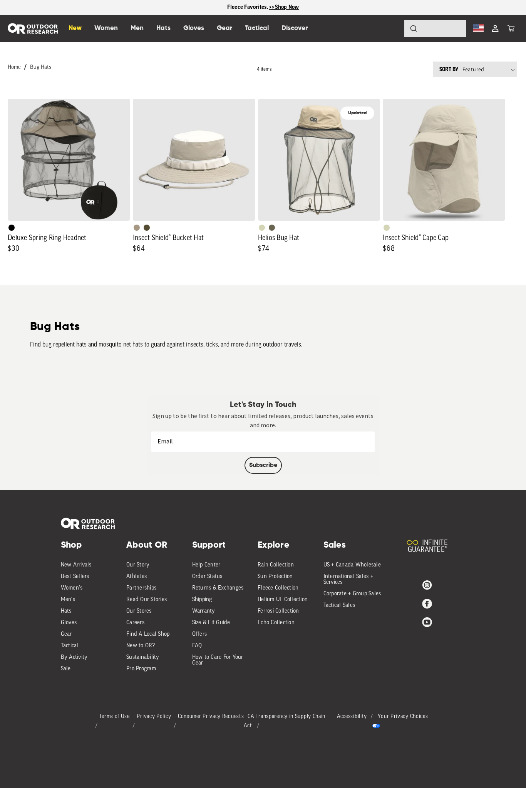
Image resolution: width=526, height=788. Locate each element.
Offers (199, 634)
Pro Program (141, 669)
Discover (294, 28)
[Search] (392, 28)
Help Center (206, 565)
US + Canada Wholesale (352, 565)
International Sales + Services (348, 579)
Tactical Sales (339, 605)
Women (106, 28)
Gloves (69, 623)
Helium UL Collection (283, 600)
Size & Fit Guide (211, 623)
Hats (66, 611)
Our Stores (139, 611)
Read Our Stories (146, 600)
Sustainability (142, 657)
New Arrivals (76, 565)
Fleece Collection (278, 588)
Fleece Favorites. (248, 7)
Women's (72, 588)
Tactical (70, 646)
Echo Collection (276, 623)
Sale (66, 669)
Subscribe (263, 465)
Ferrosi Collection (278, 611)
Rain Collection (276, 565)
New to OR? (140, 646)
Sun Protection (275, 577)
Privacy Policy (154, 717)
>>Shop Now (284, 7)
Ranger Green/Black (147, 228)
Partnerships (141, 588)
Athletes (136, 577)
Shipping (202, 600)
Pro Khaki (262, 228)
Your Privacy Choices (403, 717)
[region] (263, 7)
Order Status (207, 577)
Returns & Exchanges (218, 588)
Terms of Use (114, 717)
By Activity (74, 657)
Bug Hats (40, 67)
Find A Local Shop (147, 634)
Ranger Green (272, 228)
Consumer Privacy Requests (211, 717)
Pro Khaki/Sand (137, 228)
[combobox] (435, 28)
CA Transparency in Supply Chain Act (284, 721)
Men (137, 28)
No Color (11, 228)
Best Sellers (75, 577)
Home (14, 67)
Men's (68, 600)
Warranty (203, 611)
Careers (135, 623)
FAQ (197, 646)
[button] (511, 28)
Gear (66, 634)
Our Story (137, 565)
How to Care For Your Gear (217, 660)
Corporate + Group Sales (352, 594)
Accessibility (352, 717)
